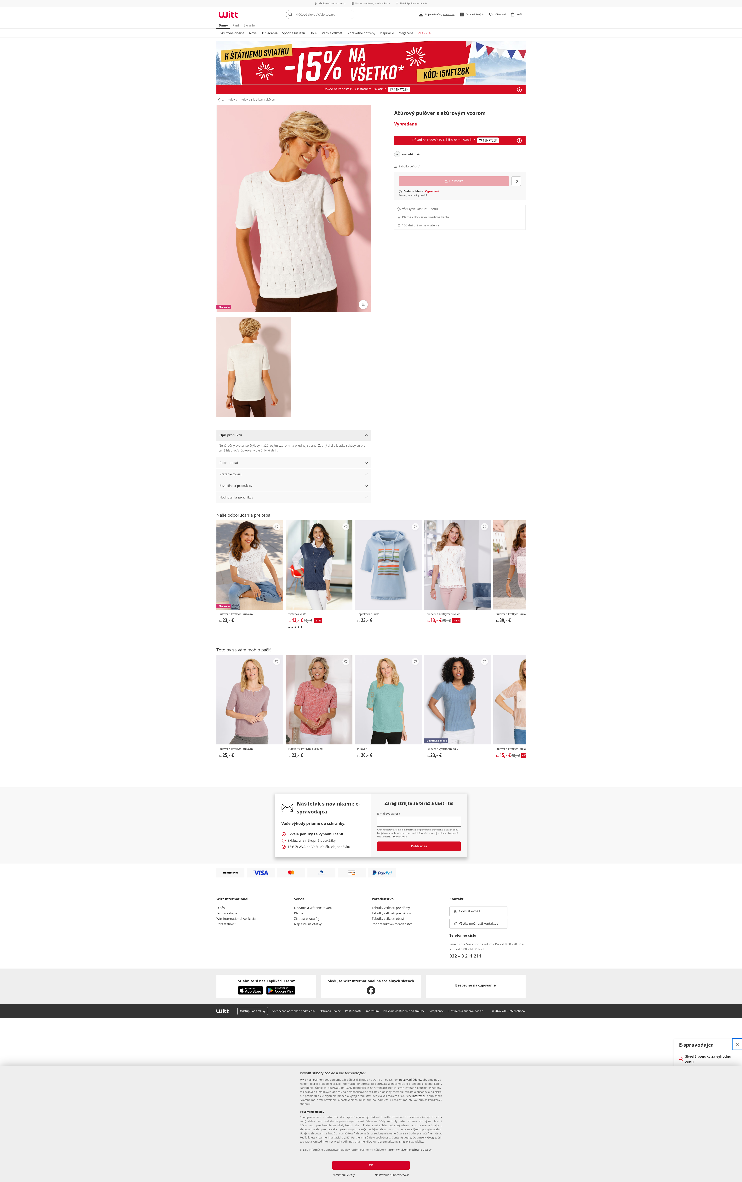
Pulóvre (232, 99)
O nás (220, 908)
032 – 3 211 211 (465, 956)
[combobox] (328, 14)
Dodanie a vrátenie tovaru (313, 908)
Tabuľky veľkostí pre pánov (391, 913)
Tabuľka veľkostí (409, 166)
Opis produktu (231, 435)
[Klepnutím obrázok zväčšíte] (363, 304)
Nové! (253, 33)
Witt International (232, 899)
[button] (218, 99)
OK (371, 1165)
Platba (298, 913)
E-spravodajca (226, 913)
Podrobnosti (229, 463)
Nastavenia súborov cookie (392, 1175)
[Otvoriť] (519, 90)
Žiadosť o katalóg (306, 919)
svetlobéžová (411, 154)
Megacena (406, 33)
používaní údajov (410, 1079)
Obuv (313, 33)
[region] (371, 1124)
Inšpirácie (387, 33)
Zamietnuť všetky (344, 1175)
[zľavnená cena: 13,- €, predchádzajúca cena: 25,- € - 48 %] (457, 565)
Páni (235, 25)
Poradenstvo (383, 899)
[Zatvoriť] (737, 1044)
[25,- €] (249, 699)
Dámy (223, 25)
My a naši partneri (312, 1079)
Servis (299, 899)
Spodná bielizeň (293, 33)
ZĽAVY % (424, 33)
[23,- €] (388, 565)
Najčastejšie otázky (308, 924)
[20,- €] (388, 699)
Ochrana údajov (330, 1011)
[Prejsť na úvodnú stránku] (228, 14)
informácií (418, 1096)
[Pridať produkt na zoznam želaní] (516, 181)
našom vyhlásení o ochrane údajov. (409, 1149)
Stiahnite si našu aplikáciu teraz (266, 981)
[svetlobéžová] (397, 154)
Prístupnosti (353, 1011)
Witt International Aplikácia (236, 919)
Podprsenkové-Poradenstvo (392, 924)
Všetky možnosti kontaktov (478, 923)
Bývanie (249, 25)
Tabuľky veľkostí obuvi (388, 919)
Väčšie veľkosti (332, 33)
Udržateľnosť (226, 924)
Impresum (372, 1011)
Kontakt (456, 899)
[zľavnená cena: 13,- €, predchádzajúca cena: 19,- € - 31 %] (319, 565)
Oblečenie (269, 33)
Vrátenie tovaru (231, 474)
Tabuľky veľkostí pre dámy (391, 908)
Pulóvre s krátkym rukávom (258, 99)
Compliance (436, 1011)
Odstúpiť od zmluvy (252, 1011)
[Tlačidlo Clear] (350, 14)
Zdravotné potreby (361, 33)
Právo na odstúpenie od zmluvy (403, 1011)
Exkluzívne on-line (231, 33)
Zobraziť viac (400, 836)
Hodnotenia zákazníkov (236, 497)
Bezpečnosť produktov (236, 486)
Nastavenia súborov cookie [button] (465, 1011)
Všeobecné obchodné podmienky (293, 1011)
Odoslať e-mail (473, 912)
